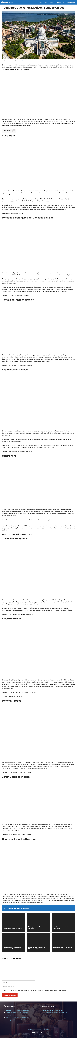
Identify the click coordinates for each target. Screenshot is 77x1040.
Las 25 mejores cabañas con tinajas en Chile (55, 1012)
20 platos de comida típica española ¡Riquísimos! (18, 1017)
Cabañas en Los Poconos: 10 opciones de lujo (62, 948)
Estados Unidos (20, 61)
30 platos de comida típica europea (52, 1015)
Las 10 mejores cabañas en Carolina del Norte (12, 948)
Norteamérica (60, 2)
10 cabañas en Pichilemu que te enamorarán (17, 1010)
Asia (46, 2)
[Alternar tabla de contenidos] (13, 130)
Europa (52, 2)
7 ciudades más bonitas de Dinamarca (16, 1015)
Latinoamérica (71, 2)
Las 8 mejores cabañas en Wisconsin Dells (36, 948)
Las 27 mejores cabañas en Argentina (53, 1010)
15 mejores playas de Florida (13, 928)
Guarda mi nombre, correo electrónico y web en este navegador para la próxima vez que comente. (35, 990)
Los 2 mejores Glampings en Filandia (15, 1020)
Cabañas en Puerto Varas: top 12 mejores (17, 1012)
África (40, 2)
